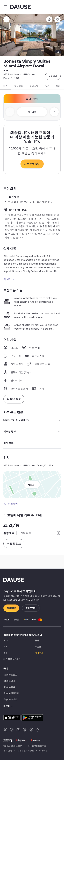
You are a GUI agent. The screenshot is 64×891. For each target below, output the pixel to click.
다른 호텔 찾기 (32, 164)
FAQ (47, 86)
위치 (58, 86)
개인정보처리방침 (25, 750)
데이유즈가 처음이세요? (16, 419)
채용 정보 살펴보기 (11, 658)
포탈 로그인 (31, 608)
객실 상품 (18, 86)
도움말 (38, 646)
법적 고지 (7, 750)
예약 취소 (39, 652)
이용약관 (43, 750)
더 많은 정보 (14, 399)
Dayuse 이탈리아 (11, 693)
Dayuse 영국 (9, 680)
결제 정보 (8, 442)
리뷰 (5, 646)
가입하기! (11, 608)
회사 (5, 640)
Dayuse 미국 (9, 687)
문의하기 (13, 504)
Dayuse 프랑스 (10, 674)
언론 (5, 652)
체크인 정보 (9, 431)
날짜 (34, 112)
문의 (37, 640)
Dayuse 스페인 (10, 699)
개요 (5, 86)
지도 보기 (52, 76)
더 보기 (7, 279)
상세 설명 (34, 86)
